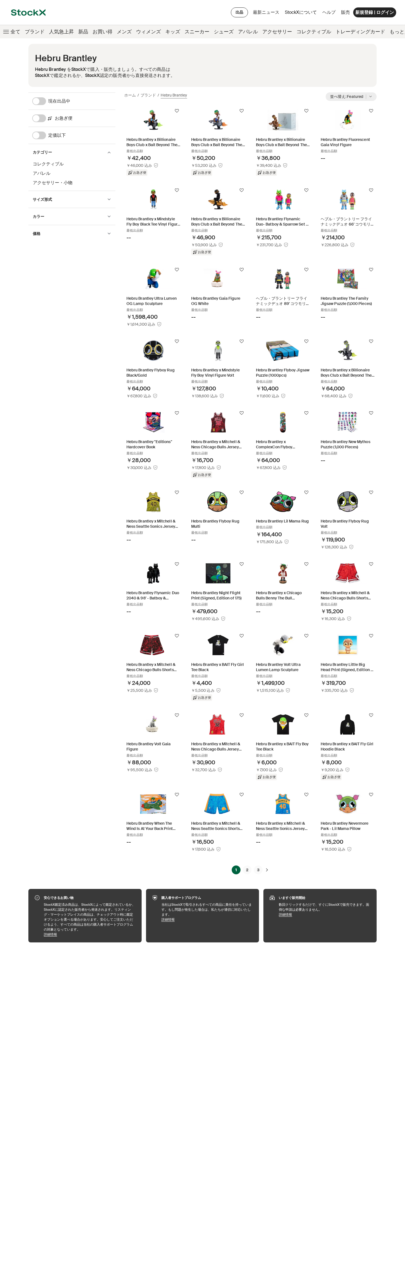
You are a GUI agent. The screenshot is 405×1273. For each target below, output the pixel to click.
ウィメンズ (148, 31)
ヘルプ (329, 12)
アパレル (248, 31)
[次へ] (267, 870)
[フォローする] (176, 110)
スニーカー (197, 31)
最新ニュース (266, 12)
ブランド (35, 31)
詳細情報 (90, 934)
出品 (239, 12)
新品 (83, 31)
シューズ (224, 31)
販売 (345, 12)
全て (15, 31)
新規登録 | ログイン (374, 12)
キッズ (172, 31)
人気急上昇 (61, 31)
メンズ (124, 31)
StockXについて (302, 13)
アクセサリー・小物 (52, 183)
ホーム (130, 95)
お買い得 (102, 31)
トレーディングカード (360, 31)
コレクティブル (313, 31)
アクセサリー (277, 31)
